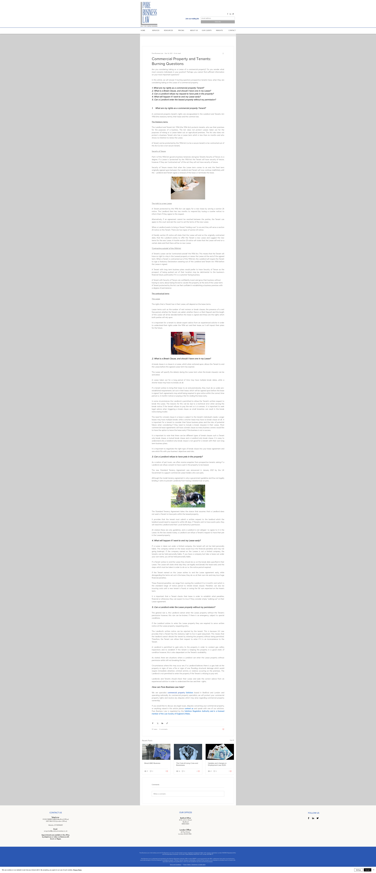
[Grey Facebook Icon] (228, 14)
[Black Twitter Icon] (317, 818)
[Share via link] (167, 723)
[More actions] (223, 53)
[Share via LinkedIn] (162, 723)
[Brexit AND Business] (156, 752)
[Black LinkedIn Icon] (313, 818)
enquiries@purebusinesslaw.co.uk (55, 831)
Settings (358, 870)
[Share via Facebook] (153, 723)
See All (232, 740)
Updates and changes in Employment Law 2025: (217, 764)
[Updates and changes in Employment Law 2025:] (220, 752)
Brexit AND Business (152, 763)
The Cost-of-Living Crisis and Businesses (187, 764)
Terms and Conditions (175, 864)
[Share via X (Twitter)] (157, 723)
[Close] (373, 869)
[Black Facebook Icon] (308, 818)
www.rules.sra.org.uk (145, 860)
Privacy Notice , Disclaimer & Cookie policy (194, 864)
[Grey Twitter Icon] (233, 14)
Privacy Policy (77, 870)
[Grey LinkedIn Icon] (230, 14)
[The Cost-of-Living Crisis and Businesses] (188, 752)
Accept (367, 870)
